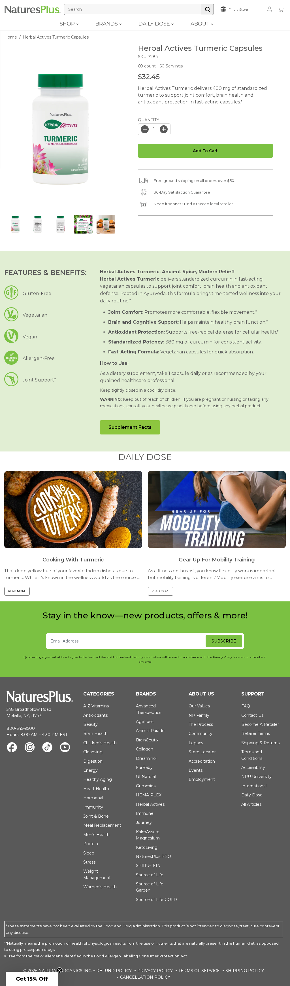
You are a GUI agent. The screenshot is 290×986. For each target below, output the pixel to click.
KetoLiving (146, 847)
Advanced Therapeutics (148, 709)
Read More (17, 591)
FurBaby (144, 767)
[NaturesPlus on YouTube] (65, 748)
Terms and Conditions (251, 755)
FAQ (245, 706)
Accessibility (253, 767)
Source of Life (149, 874)
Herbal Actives (150, 804)
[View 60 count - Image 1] (60, 129)
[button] (32, 979)
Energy (90, 770)
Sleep (88, 853)
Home (10, 37)
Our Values (199, 706)
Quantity (148, 119)
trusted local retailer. (215, 204)
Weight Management (97, 874)
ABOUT (201, 24)
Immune (144, 813)
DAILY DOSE (154, 24)
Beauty (90, 724)
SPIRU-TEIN (148, 865)
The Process (201, 724)
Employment (202, 779)
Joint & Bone (96, 816)
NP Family (199, 715)
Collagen (144, 749)
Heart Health (96, 788)
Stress (89, 862)
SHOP (68, 24)
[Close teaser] (59, 970)
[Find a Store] (239, 9)
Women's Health (100, 886)
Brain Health (95, 733)
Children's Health (100, 742)
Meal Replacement (102, 825)
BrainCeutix (147, 740)
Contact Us (252, 715)
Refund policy (114, 970)
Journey (144, 822)
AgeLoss (144, 721)
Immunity (93, 807)
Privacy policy (155, 970)
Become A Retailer (260, 724)
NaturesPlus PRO (153, 856)
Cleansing (93, 751)
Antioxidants (95, 715)
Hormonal (93, 797)
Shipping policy (244, 970)
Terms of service (199, 970)
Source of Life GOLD (156, 899)
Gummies (145, 785)
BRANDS (107, 24)
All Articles (251, 804)
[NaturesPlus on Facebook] (12, 748)
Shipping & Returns (260, 742)
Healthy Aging (97, 779)
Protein (90, 843)
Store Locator (202, 751)
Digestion (93, 761)
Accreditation (202, 761)
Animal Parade (150, 730)
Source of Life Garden (149, 887)
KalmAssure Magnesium (148, 835)
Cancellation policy (145, 977)
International (253, 785)
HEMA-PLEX (148, 795)
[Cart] (281, 9)
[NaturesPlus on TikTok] (47, 748)
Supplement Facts (130, 427)
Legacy (196, 742)
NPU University (256, 776)
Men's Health (96, 834)
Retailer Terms (255, 733)
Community (200, 733)
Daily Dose (252, 795)
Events (195, 770)
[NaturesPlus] (32, 9)
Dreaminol (146, 758)
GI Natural (146, 776)
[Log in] (269, 9)
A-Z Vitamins (96, 706)
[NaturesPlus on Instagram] (29, 748)
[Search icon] (207, 9)
